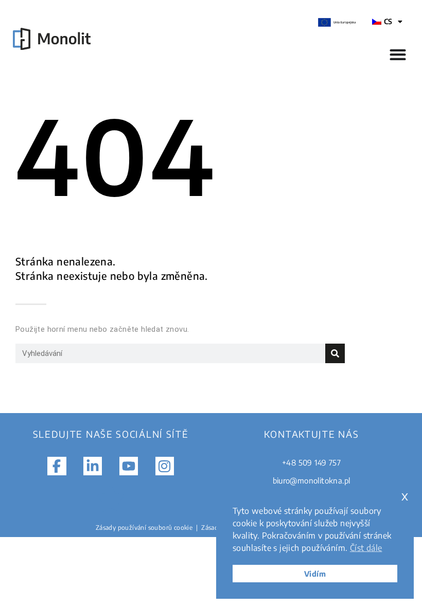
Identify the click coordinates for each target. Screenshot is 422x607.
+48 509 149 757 (311, 462)
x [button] (404, 496)
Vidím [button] (315, 573)
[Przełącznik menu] (398, 54)
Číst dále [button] (366, 548)
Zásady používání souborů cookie (144, 527)
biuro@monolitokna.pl (311, 480)
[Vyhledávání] (335, 353)
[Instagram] (164, 466)
